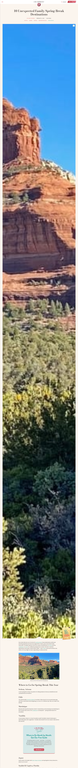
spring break (39, 642)
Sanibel (30, 20)
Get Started (38, 749)
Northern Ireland (43, 20)
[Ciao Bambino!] (39, 4)
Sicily (26, 647)
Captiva (26, 20)
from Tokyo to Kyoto (37, 760)
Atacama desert (30, 699)
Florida (50, 645)
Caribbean (21, 647)
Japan (44, 648)
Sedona (35, 20)
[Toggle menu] (2, 2)
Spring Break (51, 20)
